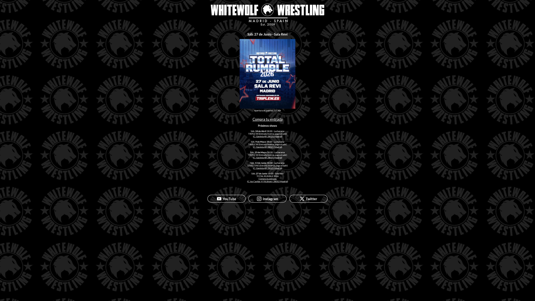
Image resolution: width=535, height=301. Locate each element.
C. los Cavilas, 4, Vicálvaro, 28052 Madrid (267, 181)
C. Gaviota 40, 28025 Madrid (267, 136)
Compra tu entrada (268, 119)
